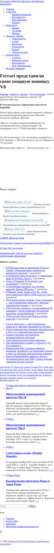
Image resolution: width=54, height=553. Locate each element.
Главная (10, 9)
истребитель (47, 375)
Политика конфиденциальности (22, 526)
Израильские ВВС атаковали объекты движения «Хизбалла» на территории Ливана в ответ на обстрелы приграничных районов (29, 351)
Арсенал (16, 57)
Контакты (11, 524)
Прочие (16, 22)
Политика (17, 44)
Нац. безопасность (21, 65)
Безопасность (13, 55)
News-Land (12, 370)
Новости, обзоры (14, 36)
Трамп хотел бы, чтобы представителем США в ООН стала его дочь (29, 293)
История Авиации (15, 68)
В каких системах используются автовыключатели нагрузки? (22, 336)
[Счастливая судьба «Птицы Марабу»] (10, 447)
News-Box (4, 370)
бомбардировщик (45, 372)
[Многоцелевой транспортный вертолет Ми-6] (10, 419)
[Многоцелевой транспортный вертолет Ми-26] (30, 388)
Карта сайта (12, 521)
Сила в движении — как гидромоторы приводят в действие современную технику (29, 303)
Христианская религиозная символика (26, 340)
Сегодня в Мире (32, 372)
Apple (2, 367)
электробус (32, 378)
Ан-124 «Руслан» (23, 370)
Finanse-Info (18, 367)
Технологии (18, 47)
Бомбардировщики (21, 14)
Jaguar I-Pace (48, 367)
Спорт (15, 41)
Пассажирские (19, 20)
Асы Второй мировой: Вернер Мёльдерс (25, 288)
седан (25, 378)
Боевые (16, 28)
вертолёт (3, 375)
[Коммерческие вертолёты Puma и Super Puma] (13, 475)
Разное (15, 49)
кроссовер (4, 378)
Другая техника (20, 52)
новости (20, 378)
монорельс (12, 378)
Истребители (18, 17)
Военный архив (20, 60)
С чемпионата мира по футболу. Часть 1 (29, 277)
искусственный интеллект (32, 375)
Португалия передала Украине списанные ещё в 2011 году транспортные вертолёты (30, 330)
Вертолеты (11, 25)
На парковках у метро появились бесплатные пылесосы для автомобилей (29, 311)
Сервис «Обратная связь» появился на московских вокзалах (25, 271)
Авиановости (19, 38)
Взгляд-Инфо (49, 370)
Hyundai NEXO (37, 367)
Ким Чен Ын (4, 372)
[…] (37, 414)
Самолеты (11, 11)
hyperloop (27, 367)
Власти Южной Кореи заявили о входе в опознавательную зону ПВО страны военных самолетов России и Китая (29, 359)
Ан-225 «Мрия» (37, 370)
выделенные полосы (14, 375)
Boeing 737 (9, 367)
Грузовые (17, 30)
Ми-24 (12, 372)
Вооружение (18, 63)
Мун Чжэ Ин (20, 372)
